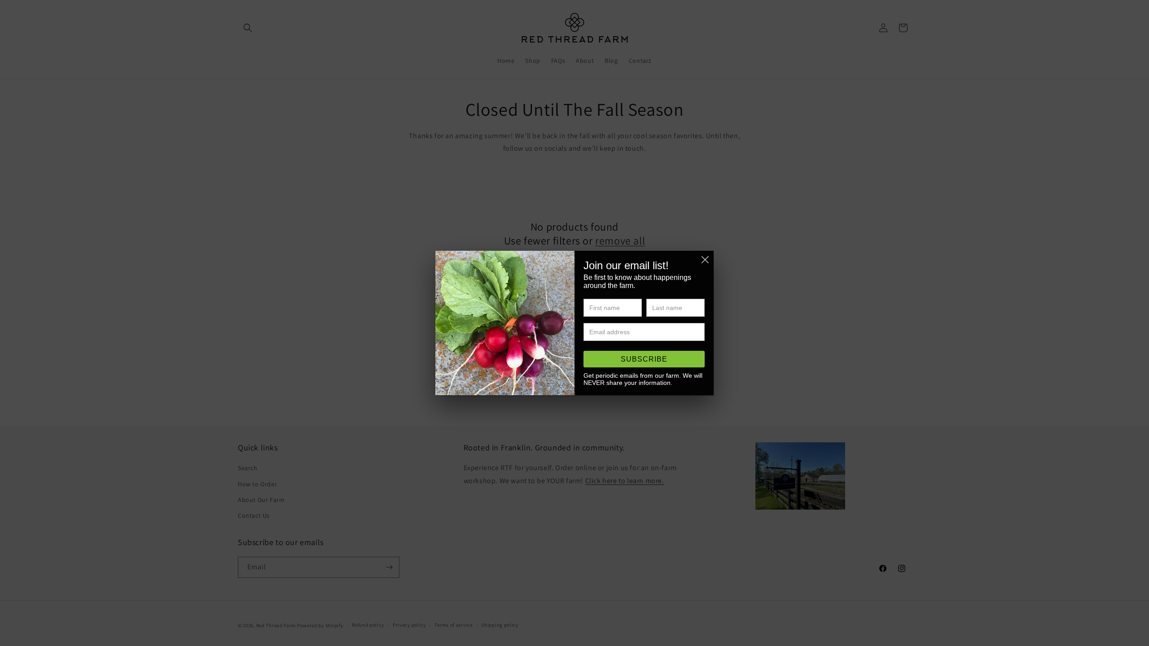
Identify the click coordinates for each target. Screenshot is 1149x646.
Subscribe (644, 359)
